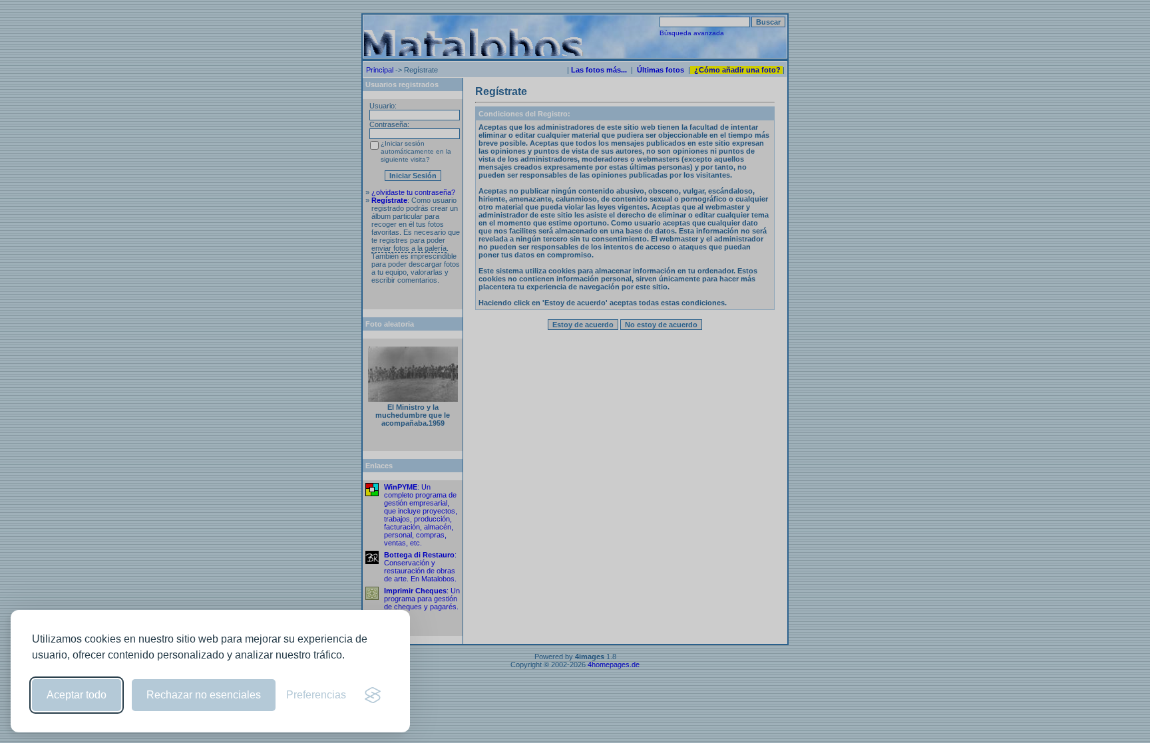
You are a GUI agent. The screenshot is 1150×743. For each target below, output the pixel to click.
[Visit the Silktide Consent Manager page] (373, 695)
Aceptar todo (76, 694)
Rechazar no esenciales (203, 694)
